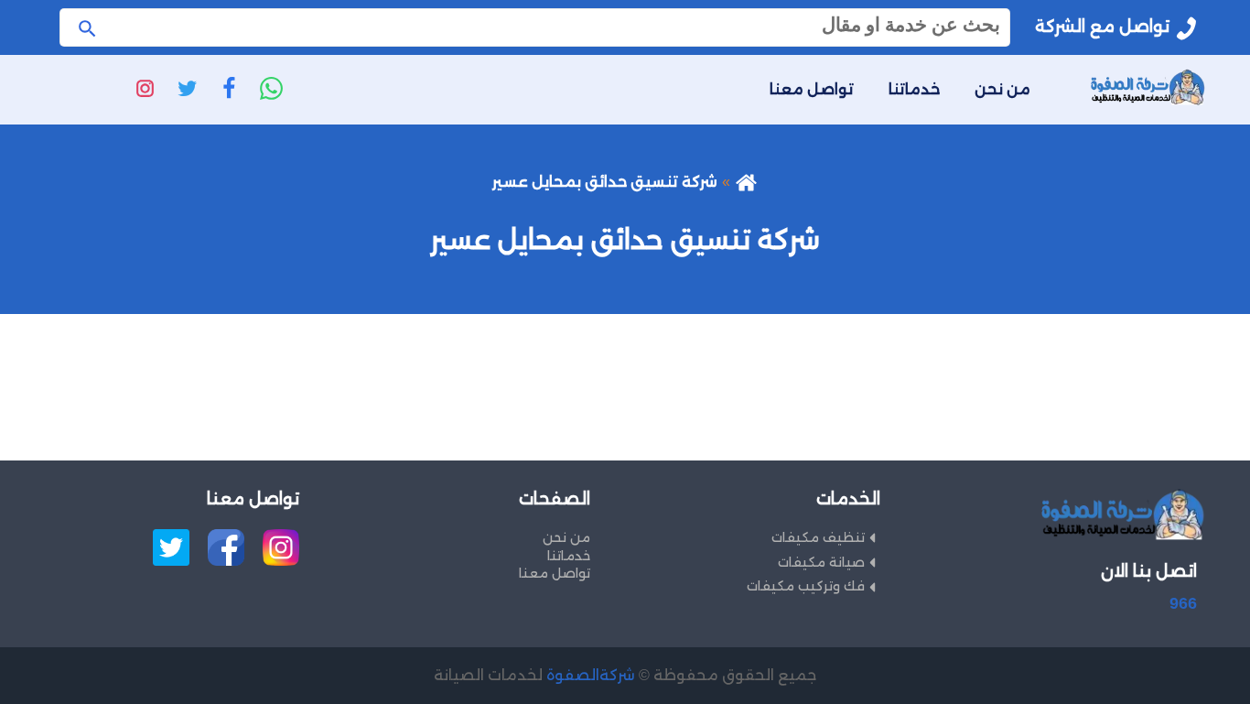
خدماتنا (914, 89)
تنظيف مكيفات (818, 537)
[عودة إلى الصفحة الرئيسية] (746, 182)
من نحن (1002, 89)
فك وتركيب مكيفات (806, 586)
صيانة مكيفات (821, 562)
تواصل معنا (812, 89)
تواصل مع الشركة (1102, 26)
